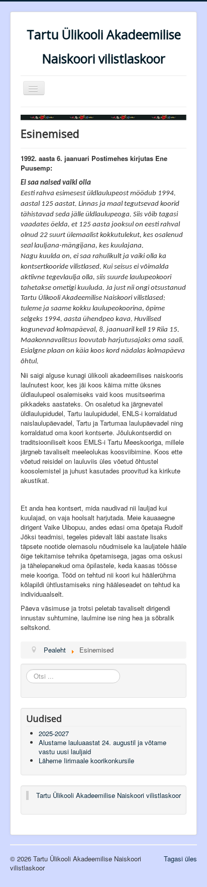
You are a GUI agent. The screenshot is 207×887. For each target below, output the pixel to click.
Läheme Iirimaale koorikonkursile (86, 760)
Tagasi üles (180, 858)
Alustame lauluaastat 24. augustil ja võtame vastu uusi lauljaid (102, 747)
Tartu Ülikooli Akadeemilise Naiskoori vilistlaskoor (108, 795)
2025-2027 (54, 733)
